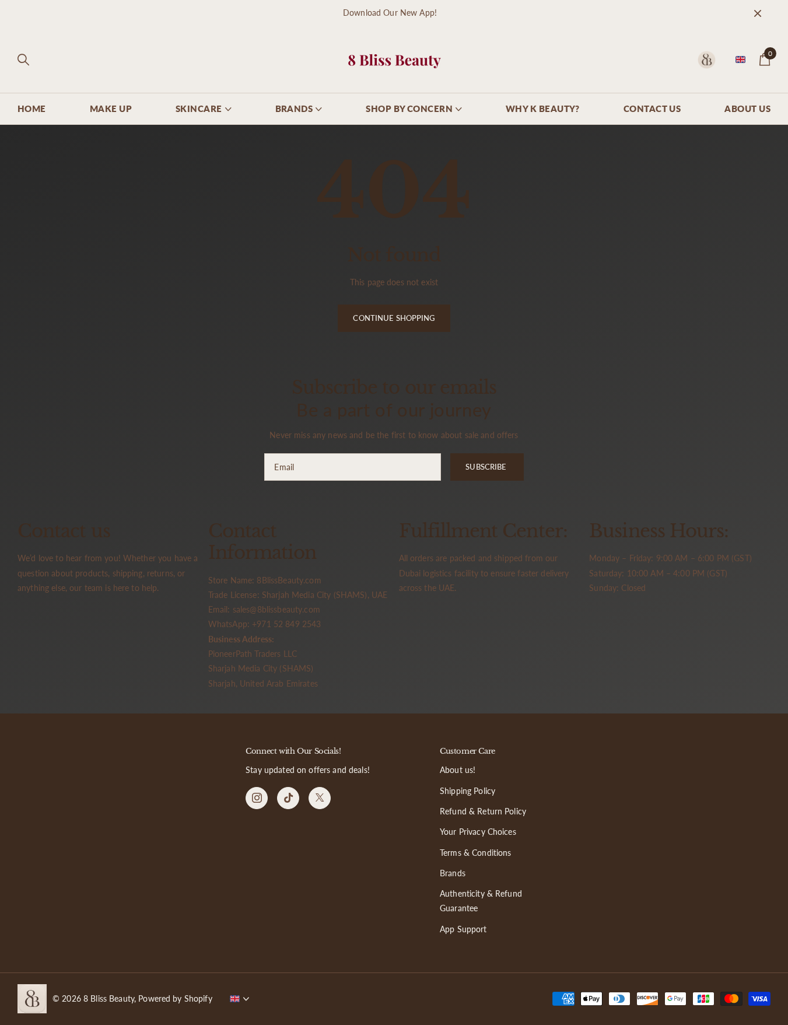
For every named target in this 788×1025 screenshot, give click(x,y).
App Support (463, 929)
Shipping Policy (467, 791)
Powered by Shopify (175, 998)
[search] (23, 60)
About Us (747, 108)
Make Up (111, 108)
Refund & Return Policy (483, 811)
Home (31, 108)
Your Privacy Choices (478, 832)
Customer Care (467, 751)
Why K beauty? (543, 108)
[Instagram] (257, 798)
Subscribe (486, 466)
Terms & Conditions (476, 853)
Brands (452, 873)
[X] (320, 798)
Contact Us (652, 108)
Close (758, 13)
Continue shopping (394, 318)
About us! (457, 770)
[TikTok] (288, 798)
